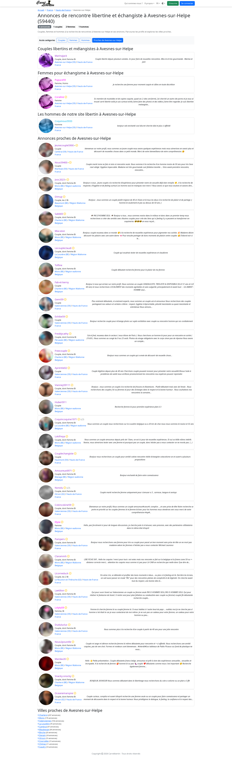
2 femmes (70, 26)
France (50, 10)
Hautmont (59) (61, 460)
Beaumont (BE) (61, 203)
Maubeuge (44, 729)
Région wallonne (73, 186)
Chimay (42, 744)
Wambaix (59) (61, 168)
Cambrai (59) (60, 151)
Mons (41, 718)
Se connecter (187, 3)
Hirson (42, 738)
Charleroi (43, 715)
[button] (158, 3)
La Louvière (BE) (62, 254)
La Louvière (44, 723)
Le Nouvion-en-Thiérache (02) (68, 579)
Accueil (41, 10)
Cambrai (43, 726)
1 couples (57, 26)
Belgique (59, 188)
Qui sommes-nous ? (133, 3)
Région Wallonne (77, 203)
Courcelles (44, 741)
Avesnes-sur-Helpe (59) (65, 62)
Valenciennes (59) (63, 305)
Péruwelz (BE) (61, 340)
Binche (42, 732)
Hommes (85, 40)
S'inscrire (173, 3)
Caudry (42, 747)
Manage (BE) (60, 477)
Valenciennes (45, 721)
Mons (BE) (59, 186)
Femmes (73, 40)
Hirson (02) (60, 494)
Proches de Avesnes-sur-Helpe (108, 40)
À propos (149, 3)
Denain (42, 735)
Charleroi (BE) (61, 220)
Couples (61, 40)
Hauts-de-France (63, 10)
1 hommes (84, 26)
